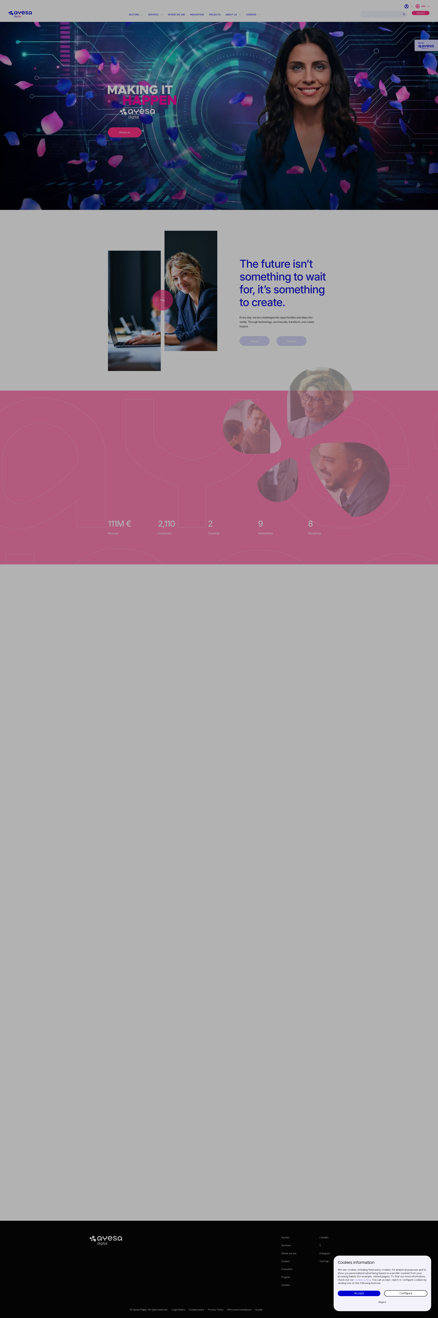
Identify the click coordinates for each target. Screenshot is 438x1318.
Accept (359, 1293)
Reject (382, 1302)
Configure (405, 1293)
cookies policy (362, 1280)
